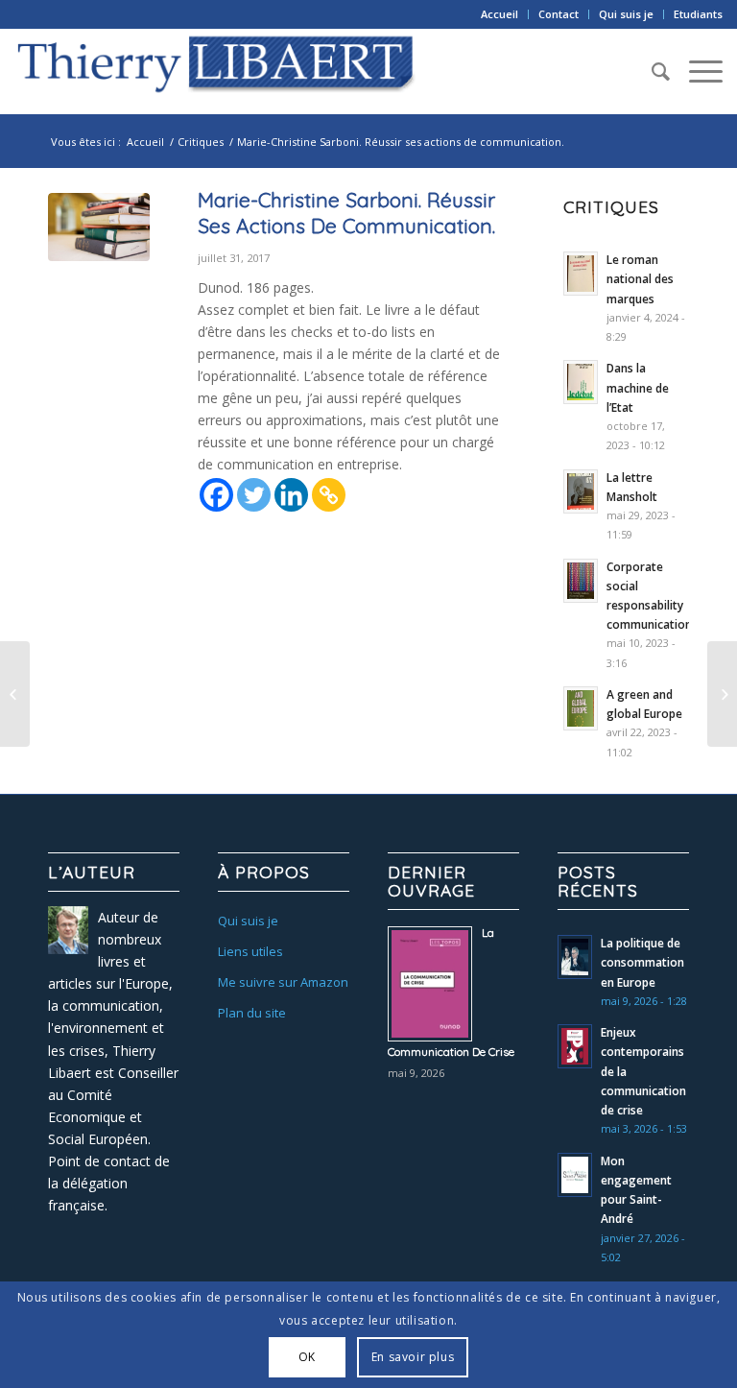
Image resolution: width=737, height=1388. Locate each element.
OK (307, 1357)
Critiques (201, 141)
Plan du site (252, 1012)
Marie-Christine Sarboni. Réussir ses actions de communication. (346, 212)
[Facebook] (216, 495)
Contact (558, 14)
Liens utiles (250, 951)
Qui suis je (626, 14)
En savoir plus (412, 1357)
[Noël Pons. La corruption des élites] (15, 694)
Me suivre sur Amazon (283, 982)
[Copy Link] (328, 495)
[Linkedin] (291, 495)
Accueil (499, 14)
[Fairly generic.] (99, 232)
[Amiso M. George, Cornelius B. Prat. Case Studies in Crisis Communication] (722, 694)
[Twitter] (254, 495)
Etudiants (698, 14)
